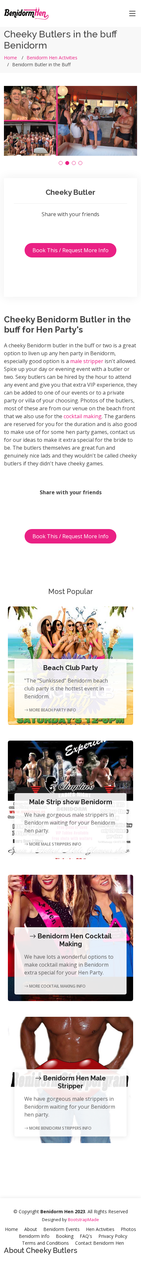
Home (10, 57)
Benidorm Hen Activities (52, 57)
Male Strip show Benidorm (70, 802)
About (30, 1229)
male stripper (86, 361)
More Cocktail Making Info (57, 986)
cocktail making (83, 416)
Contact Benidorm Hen (99, 1243)
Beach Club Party (70, 668)
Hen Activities (100, 1229)
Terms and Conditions (45, 1243)
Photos (128, 1229)
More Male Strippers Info (54, 844)
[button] (61, 163)
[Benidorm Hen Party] (26, 12)
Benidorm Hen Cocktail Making (73, 940)
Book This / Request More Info (70, 250)
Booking (64, 1236)
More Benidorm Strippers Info (59, 1128)
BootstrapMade (83, 1219)
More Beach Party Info (52, 710)
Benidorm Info (34, 1236)
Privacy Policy (112, 1236)
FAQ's (86, 1236)
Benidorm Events (61, 1229)
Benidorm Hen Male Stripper (74, 1082)
